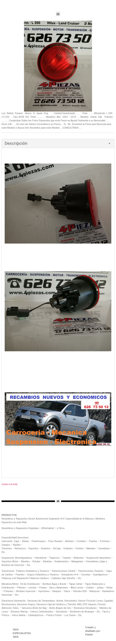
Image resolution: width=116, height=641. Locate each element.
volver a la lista (9, 484)
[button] (58, 13)
